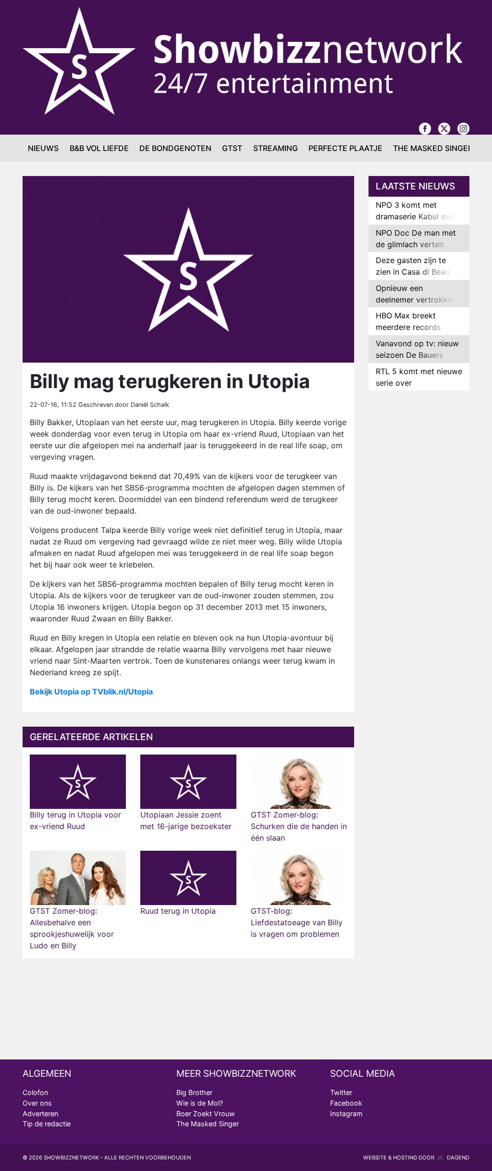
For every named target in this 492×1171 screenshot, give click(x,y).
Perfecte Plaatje (345, 148)
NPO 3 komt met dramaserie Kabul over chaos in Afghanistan (416, 216)
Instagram (346, 1113)
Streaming (275, 148)
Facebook (346, 1103)
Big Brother (194, 1092)
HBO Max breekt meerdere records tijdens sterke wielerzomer (408, 333)
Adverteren (40, 1113)
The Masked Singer (433, 148)
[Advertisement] (419, 549)
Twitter (341, 1092)
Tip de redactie (47, 1124)
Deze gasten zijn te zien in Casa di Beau (412, 266)
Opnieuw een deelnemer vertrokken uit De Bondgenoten (416, 299)
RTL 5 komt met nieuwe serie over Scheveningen (419, 382)
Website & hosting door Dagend (416, 1157)
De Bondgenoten (175, 148)
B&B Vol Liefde (99, 148)
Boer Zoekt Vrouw (205, 1113)
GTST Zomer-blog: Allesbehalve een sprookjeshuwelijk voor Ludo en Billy (72, 928)
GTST (232, 148)
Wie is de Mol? (199, 1103)
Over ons (37, 1103)
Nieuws (43, 148)
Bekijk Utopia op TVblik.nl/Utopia (91, 691)
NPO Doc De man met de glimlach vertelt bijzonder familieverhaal (416, 250)
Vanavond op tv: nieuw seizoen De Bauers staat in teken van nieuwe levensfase (417, 361)
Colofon (35, 1092)
